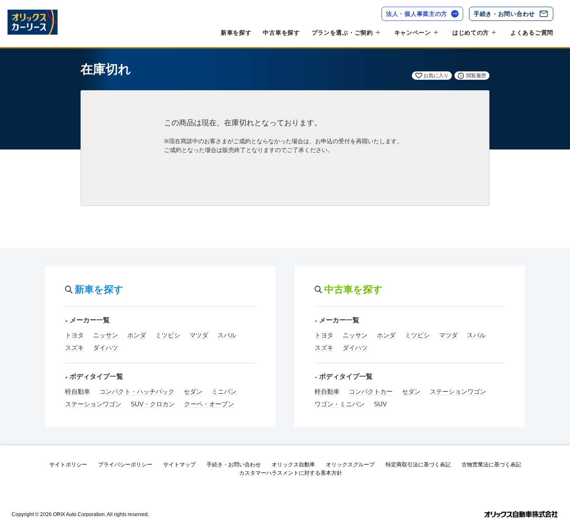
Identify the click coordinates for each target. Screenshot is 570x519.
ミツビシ (167, 335)
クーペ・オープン (209, 404)
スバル (226, 335)
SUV (380, 404)
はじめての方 (470, 32)
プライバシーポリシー (125, 464)
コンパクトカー (371, 391)
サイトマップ (179, 464)
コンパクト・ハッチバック (136, 391)
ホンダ (136, 335)
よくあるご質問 (531, 32)
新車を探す (236, 32)
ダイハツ (105, 347)
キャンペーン (412, 32)
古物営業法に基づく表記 (491, 464)
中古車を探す (281, 32)
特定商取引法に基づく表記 (418, 464)
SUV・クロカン (153, 404)
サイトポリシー (68, 464)
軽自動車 (77, 391)
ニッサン (105, 335)
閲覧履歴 (476, 75)
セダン (193, 391)
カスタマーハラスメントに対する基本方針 (290, 473)
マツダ (198, 335)
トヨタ (74, 335)
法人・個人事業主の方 (416, 13)
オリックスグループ (350, 464)
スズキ (74, 347)
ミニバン (224, 391)
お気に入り (436, 75)
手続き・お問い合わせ (504, 13)
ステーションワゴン (93, 404)
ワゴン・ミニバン (340, 404)
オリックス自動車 (293, 464)
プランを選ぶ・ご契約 (342, 32)
